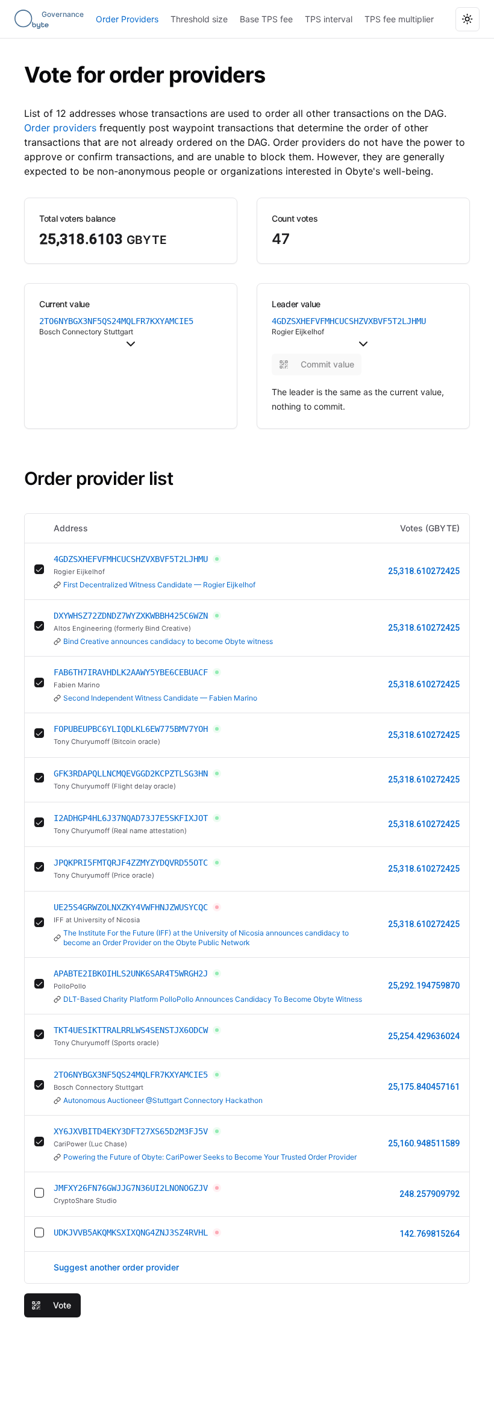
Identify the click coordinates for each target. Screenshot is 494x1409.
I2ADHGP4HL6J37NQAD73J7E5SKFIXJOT (131, 818)
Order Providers (127, 19)
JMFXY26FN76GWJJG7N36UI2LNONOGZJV (131, 1188)
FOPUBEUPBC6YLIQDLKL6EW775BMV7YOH (131, 729)
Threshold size (199, 19)
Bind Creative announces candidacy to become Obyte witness (168, 641)
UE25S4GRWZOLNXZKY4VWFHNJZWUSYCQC (131, 907)
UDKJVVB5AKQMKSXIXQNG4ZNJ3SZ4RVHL (131, 1232)
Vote (62, 1305)
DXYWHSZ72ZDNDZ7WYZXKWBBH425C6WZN (131, 615)
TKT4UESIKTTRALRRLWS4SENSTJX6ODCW (131, 1030)
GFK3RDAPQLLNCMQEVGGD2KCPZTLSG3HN (131, 773)
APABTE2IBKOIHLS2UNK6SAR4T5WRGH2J (131, 973)
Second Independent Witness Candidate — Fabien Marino (160, 697)
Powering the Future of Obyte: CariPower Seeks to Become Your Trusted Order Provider (210, 1156)
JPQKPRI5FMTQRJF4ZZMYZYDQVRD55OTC (131, 862)
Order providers (60, 128)
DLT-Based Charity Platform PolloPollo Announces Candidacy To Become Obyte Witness (212, 999)
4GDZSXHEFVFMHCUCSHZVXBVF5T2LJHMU (131, 559)
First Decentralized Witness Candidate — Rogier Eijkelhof (159, 584)
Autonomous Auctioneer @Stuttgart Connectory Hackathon (163, 1100)
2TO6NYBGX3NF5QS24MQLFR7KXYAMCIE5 (131, 1074)
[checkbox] (39, 569)
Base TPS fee (266, 19)
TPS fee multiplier (399, 19)
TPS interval (328, 19)
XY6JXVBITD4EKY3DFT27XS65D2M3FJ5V (131, 1131)
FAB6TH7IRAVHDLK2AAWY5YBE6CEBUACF (131, 672)
